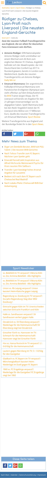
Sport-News (37, 124)
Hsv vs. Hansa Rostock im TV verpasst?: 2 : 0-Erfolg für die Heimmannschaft (22, 345)
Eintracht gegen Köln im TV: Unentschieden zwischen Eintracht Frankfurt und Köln (23, 308)
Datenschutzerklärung (27, 475)
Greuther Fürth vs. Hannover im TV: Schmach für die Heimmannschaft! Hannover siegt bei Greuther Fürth (19, 335)
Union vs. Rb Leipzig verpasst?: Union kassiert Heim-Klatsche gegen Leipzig (20, 290)
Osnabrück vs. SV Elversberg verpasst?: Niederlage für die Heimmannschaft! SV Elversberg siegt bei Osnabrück (21, 325)
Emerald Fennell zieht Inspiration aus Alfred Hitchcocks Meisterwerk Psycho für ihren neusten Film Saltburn (23, 163)
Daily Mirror (10, 80)
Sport (13, 8)
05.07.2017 (6, 38)
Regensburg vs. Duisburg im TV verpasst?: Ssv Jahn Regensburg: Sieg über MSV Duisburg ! (22, 299)
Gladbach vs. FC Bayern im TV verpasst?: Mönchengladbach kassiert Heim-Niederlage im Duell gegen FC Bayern (22, 361)
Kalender (14, 475)
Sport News (20, 8)
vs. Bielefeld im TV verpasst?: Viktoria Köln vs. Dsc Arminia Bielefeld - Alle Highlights (22, 274)
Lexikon (14, 2)
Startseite (5, 8)
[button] (7, 134)
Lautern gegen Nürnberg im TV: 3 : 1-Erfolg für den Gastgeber (23, 352)
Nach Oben (5, 475)
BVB (9, 95)
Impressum (41, 475)
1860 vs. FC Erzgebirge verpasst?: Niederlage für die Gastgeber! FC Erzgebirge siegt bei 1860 (23, 372)
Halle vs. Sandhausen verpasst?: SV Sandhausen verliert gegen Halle (19, 316)
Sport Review (34, 117)
